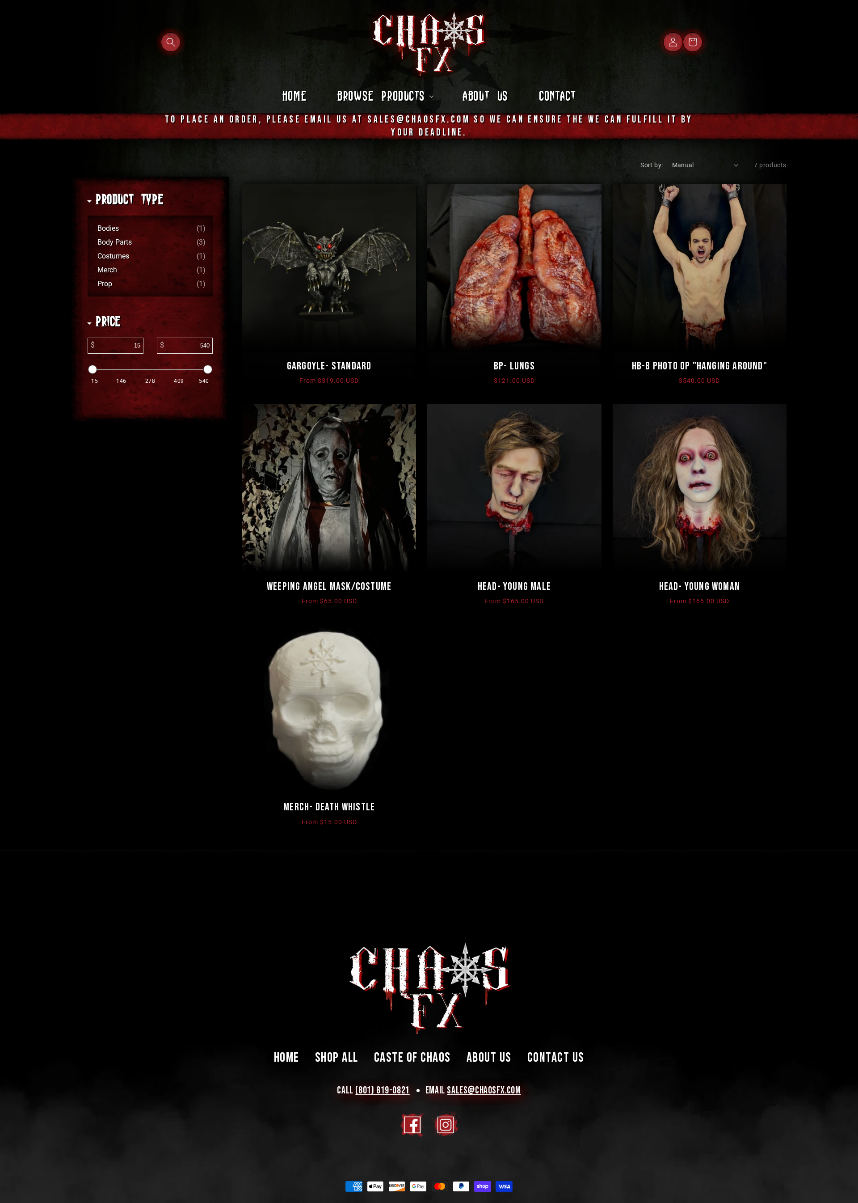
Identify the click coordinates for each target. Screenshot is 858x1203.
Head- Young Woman (699, 586)
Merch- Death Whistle (329, 807)
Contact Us (556, 1058)
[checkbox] (151, 228)
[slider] (92, 369)
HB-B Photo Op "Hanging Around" (699, 366)
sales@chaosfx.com (484, 1090)
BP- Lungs (514, 366)
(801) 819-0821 (382, 1090)
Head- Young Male (514, 586)
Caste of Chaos (412, 1058)
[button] (171, 42)
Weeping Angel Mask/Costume (329, 586)
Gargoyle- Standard (329, 366)
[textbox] (119, 345)
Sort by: (651, 165)
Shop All (336, 1058)
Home (286, 1058)
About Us (489, 1058)
